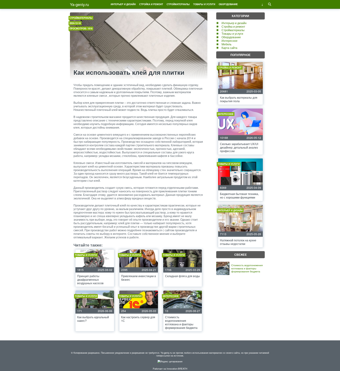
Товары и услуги (204, 4)
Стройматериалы (178, 4)
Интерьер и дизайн (123, 4)
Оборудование (228, 4)
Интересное (229, 41)
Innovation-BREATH (177, 368)
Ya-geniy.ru (79, 4)
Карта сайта (229, 48)
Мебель (226, 44)
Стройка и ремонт (151, 4)
